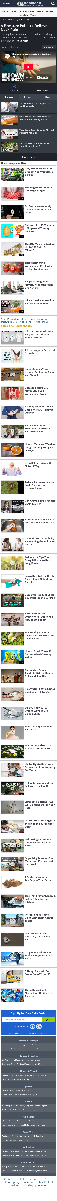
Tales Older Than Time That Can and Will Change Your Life (24, 1155)
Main (3, 19)
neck (27, 319)
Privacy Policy (43, 1033)
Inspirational (28, 1147)
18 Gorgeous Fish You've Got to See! (16, 1079)
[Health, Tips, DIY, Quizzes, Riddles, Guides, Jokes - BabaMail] (30, 3)
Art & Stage (28, 1116)
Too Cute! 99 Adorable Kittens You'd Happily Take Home (23, 1136)
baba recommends (39, 319)
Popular (28, 97)
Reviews (42, 1185)
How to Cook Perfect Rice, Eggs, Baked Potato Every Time (24, 1045)
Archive (15, 1185)
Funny (28, 1101)
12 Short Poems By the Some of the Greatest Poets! (21, 1121)
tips (17, 319)
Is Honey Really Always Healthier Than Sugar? (19, 1094)
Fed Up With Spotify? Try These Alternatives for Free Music (24, 1166)
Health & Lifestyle (28, 1040)
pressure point (7, 321)
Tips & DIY (23, 19)
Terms (48, 1179)
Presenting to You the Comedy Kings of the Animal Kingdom (24, 1105)
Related (9, 97)
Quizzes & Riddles (28, 1055)
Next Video (48, 47)
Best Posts (44, 1182)
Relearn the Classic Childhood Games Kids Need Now (22, 1064)
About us (35, 1179)
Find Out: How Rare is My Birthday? (15, 1140)
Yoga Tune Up (42, 321)
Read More (22, 40)
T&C (33, 1033)
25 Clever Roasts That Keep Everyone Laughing (20, 1110)
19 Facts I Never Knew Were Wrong (15, 1090)
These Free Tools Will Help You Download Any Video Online (24, 1170)
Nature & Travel (28, 1071)
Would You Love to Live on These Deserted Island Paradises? (25, 1075)
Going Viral (28, 1132)
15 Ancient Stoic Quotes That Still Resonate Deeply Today (24, 1151)
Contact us (9, 1179)
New (47, 97)
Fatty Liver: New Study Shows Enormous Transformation (23, 1049)
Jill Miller (30, 321)
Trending (28, 1185)
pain (22, 319)
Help (22, 1179)
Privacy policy (12, 1182)
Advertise (29, 1182)
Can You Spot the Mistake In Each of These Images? (21, 1060)
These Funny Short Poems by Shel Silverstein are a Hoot (23, 1125)
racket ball (20, 321)
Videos (11, 19)
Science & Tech (28, 1162)
